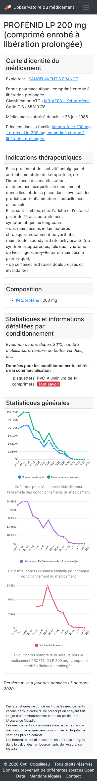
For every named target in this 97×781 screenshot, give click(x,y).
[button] (31, 477)
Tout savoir (48, 384)
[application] (48, 445)
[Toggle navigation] (86, 7)
